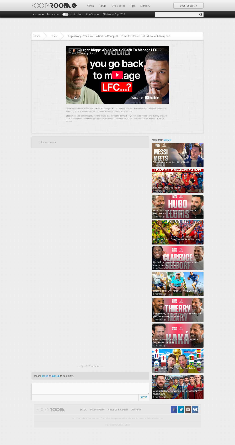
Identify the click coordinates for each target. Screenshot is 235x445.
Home (37, 36)
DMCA (83, 409)
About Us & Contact (118, 409)
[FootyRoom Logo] (55, 5)
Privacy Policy (97, 409)
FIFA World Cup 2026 (114, 14)
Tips (132, 6)
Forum (102, 6)
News (90, 6)
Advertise (136, 409)
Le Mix (54, 36)
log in (45, 375)
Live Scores (118, 6)
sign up (56, 375)
